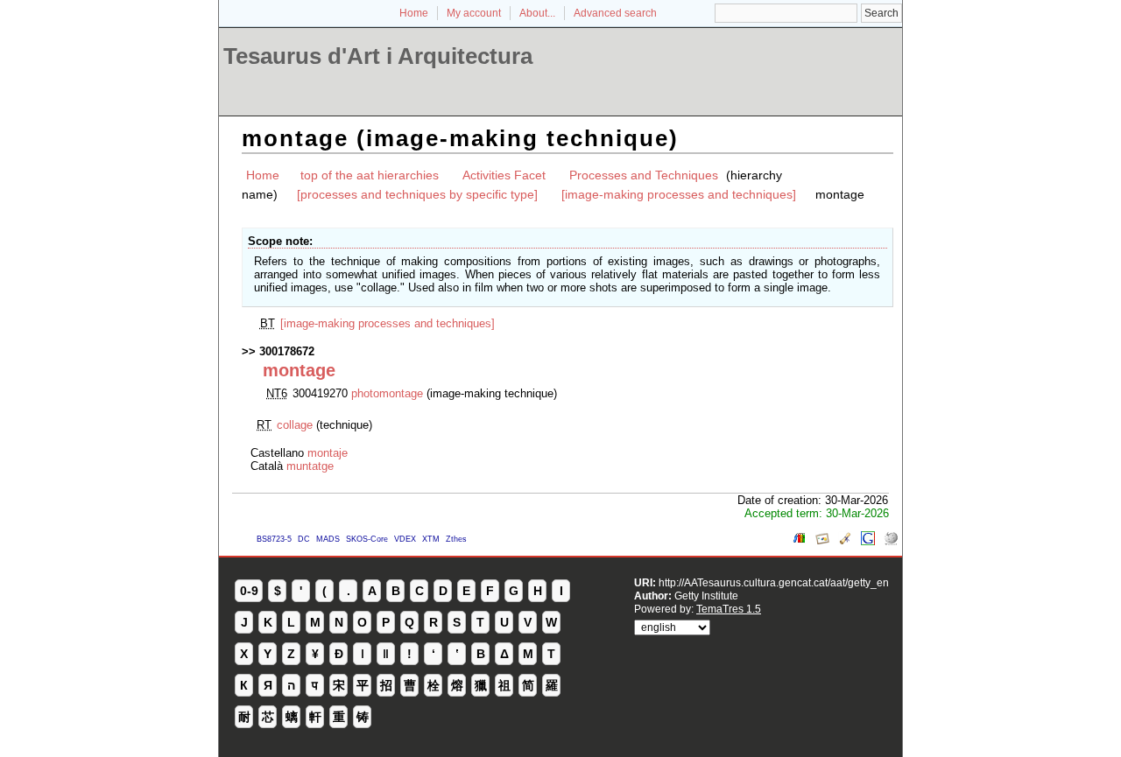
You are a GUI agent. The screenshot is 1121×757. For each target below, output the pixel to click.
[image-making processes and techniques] (678, 194)
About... (537, 13)
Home (413, 13)
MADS (328, 539)
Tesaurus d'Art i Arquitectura (377, 56)
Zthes (456, 539)
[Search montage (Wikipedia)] (891, 541)
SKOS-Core (367, 539)
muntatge (310, 466)
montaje (327, 452)
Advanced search (615, 13)
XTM (431, 539)
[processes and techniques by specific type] (417, 194)
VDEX (405, 539)
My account (474, 13)
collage (295, 424)
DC (304, 539)
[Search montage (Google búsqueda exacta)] (868, 541)
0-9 (249, 591)
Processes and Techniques (643, 175)
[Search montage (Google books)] (800, 541)
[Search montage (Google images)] (822, 541)
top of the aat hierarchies (369, 175)
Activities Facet (504, 175)
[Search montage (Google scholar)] (845, 541)
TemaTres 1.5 (728, 608)
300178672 (286, 351)
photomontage (387, 393)
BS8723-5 (274, 539)
